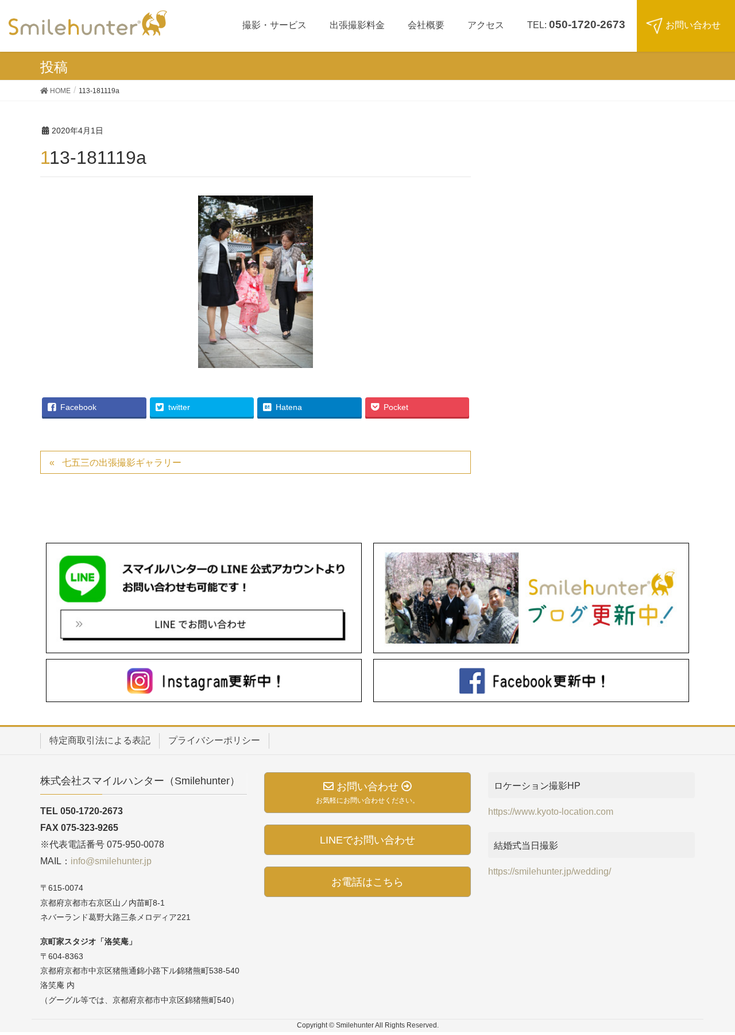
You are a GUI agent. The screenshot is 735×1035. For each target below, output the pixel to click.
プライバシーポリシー (214, 740)
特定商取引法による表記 (99, 740)
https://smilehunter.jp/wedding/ (549, 871)
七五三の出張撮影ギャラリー (121, 462)
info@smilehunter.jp (111, 861)
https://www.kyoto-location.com (550, 811)
